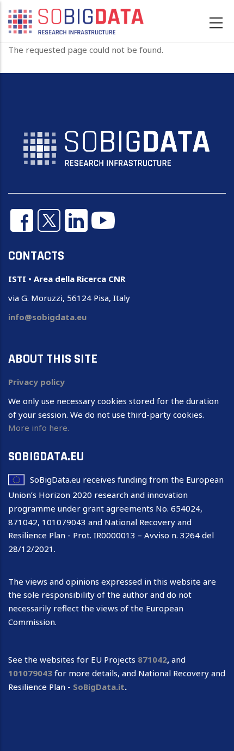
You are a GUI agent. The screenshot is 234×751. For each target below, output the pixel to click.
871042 (152, 659)
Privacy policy (36, 381)
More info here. (38, 427)
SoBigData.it (99, 686)
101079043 (30, 673)
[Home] (76, 20)
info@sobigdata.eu (47, 316)
